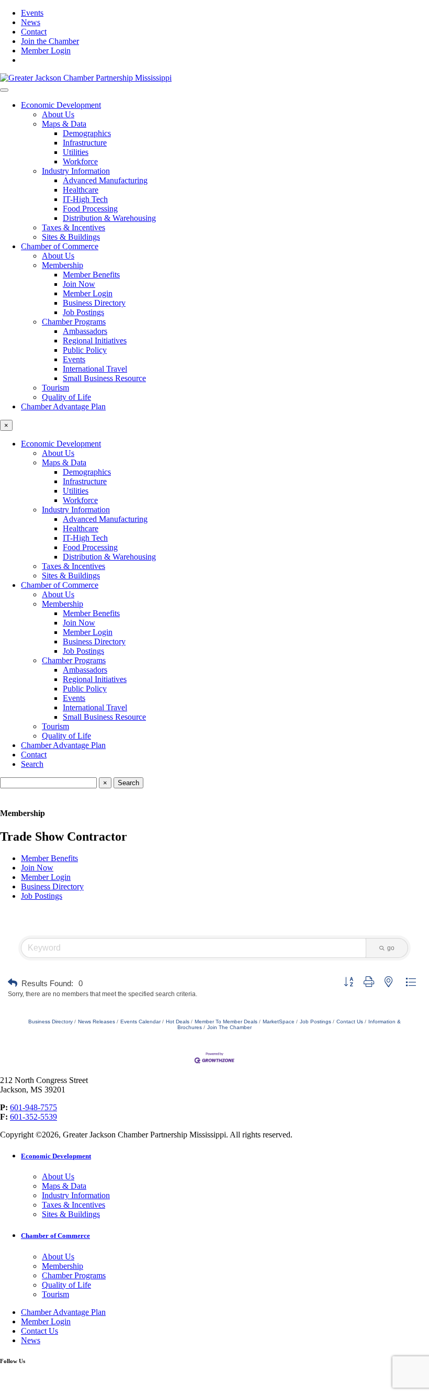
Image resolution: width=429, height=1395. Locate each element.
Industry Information (76, 170)
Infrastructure (85, 142)
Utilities (75, 152)
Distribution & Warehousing (109, 218)
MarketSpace (279, 1021)
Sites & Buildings (71, 236)
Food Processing (90, 208)
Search (32, 764)
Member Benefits (91, 274)
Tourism (55, 387)
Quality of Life (66, 397)
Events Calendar (140, 1021)
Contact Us (349, 1021)
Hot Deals (177, 1021)
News (30, 22)
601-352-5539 (33, 1116)
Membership (62, 265)
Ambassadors (85, 331)
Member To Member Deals (226, 1021)
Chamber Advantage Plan (63, 406)
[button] (12, 983)
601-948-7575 (33, 1107)
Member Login (46, 50)
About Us (58, 114)
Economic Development (61, 105)
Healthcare (80, 189)
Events (32, 12)
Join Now (79, 284)
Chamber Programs (74, 321)
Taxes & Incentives (73, 227)
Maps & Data (64, 123)
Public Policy (85, 349)
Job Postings (83, 312)
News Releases (96, 1021)
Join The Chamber (229, 1027)
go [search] (390, 948)
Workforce (80, 161)
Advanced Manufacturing (105, 180)
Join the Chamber (50, 41)
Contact (34, 31)
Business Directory (94, 302)
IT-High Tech (85, 199)
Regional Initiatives (95, 340)
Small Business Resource (104, 378)
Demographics (87, 133)
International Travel (95, 368)
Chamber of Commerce (59, 246)
